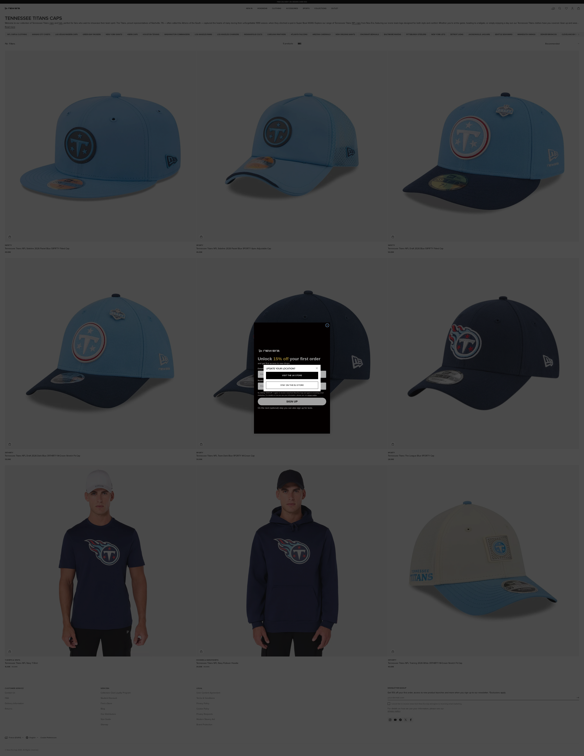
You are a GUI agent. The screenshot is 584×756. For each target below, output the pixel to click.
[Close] (317, 368)
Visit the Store (292, 375)
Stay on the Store (292, 385)
